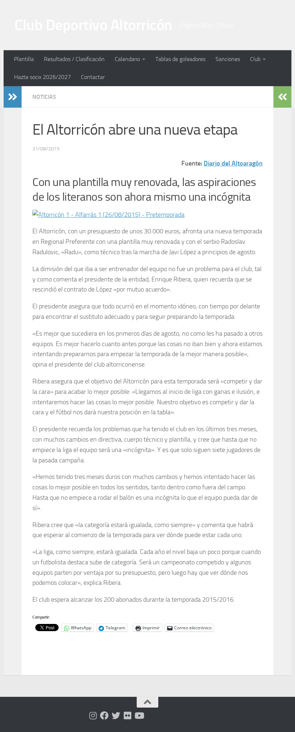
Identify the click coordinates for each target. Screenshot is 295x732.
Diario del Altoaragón (233, 163)
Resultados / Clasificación (74, 59)
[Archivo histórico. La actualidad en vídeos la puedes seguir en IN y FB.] (139, 715)
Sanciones (227, 59)
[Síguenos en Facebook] (104, 715)
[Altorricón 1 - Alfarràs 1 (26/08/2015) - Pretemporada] (108, 215)
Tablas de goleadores (180, 59)
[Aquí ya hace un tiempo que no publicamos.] (116, 715)
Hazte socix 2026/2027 (42, 77)
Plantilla (24, 59)
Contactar (93, 77)
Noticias (44, 96)
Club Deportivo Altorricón (93, 25)
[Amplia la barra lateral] (13, 97)
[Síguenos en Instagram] (92, 715)
